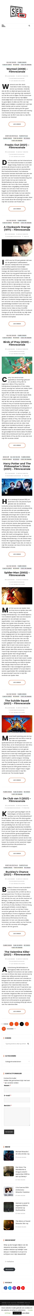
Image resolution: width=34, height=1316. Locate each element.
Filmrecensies (22, 62)
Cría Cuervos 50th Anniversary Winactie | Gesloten (23, 1189)
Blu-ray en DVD (11, 62)
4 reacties (26, 807)
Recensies (16, 64)
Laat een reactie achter (18, 80)
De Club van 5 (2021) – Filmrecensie (17, 800)
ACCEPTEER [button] (17, 1313)
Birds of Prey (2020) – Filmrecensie (17, 343)
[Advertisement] (17, 43)
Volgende (10, 1029)
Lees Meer (25, 1313)
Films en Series (7, 64)
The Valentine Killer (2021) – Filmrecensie (17, 953)
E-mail (7, 1095)
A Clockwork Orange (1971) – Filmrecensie (17, 228)
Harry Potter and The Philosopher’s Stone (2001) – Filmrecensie (17, 466)
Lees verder (17, 124)
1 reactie (26, 236)
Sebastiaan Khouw (19, 78)
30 (3, 1029)
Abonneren (9, 1269)
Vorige (6, 1024)
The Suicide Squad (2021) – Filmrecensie (17, 702)
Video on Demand (26, 64)
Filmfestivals (23, 136)
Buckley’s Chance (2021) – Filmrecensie (17, 873)
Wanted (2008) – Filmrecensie (17, 70)
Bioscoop (6, 457)
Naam (7, 1085)
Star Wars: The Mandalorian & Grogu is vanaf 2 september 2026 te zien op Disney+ (22, 1172)
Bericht (8, 1105)
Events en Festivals (11, 136)
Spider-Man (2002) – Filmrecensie (17, 574)
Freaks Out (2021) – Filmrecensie (17, 146)
